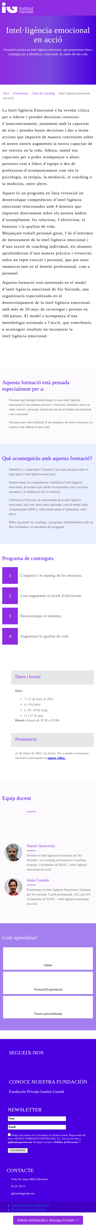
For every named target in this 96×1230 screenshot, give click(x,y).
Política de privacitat (28, 1210)
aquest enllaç (56, 758)
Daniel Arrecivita (41, 846)
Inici (6, 93)
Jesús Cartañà (38, 880)
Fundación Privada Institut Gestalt (36, 1091)
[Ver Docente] (13, 852)
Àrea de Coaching (43, 93)
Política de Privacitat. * (68, 1142)
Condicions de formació (30, 1205)
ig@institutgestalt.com (20, 1142)
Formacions (20, 93)
